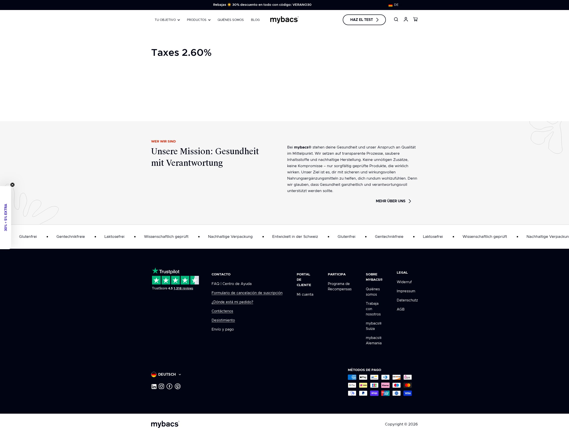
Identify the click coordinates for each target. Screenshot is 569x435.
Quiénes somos (373, 291)
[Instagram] (161, 386)
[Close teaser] (12, 184)
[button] (395, 5)
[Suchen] (396, 19)
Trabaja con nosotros (373, 309)
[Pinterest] (178, 386)
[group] (262, 5)
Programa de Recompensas (340, 286)
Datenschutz (407, 300)
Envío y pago (223, 329)
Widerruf (404, 282)
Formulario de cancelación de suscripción (247, 293)
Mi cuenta (305, 294)
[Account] (406, 19)
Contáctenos (222, 311)
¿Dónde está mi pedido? (232, 302)
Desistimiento (223, 320)
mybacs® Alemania (374, 340)
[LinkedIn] (153, 386)
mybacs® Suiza (374, 326)
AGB (401, 309)
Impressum (406, 291)
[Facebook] (169, 386)
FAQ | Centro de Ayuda (232, 284)
